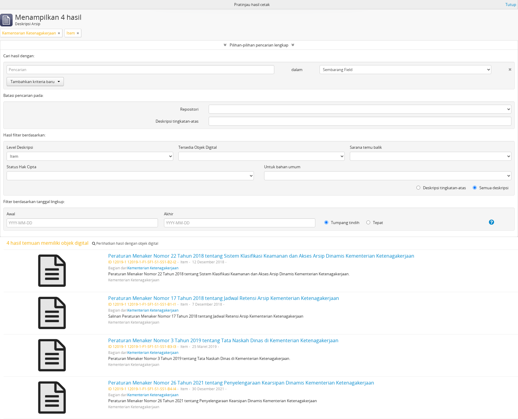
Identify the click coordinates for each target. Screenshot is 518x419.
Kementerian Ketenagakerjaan (152, 267)
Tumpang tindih (344, 222)
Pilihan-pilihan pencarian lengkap (259, 45)
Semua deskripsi (493, 187)
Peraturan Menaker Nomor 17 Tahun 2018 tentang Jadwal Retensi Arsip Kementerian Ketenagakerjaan (223, 298)
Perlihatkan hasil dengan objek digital (126, 243)
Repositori (189, 109)
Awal (11, 214)
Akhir (168, 214)
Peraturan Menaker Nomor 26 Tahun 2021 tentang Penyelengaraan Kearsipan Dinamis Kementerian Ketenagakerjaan (241, 382)
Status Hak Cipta (21, 166)
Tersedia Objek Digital (197, 147)
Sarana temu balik (366, 147)
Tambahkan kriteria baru (32, 81)
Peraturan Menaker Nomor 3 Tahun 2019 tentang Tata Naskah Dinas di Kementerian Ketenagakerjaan (223, 340)
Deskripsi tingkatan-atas (177, 121)
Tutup (510, 4)
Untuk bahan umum (282, 166)
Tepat (377, 222)
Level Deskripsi (20, 147)
